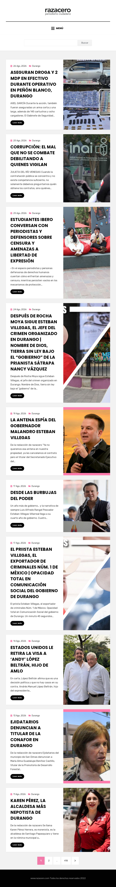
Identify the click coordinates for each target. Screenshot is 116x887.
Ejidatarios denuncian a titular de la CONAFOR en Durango (25, 734)
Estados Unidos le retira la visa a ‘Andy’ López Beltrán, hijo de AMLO (31, 659)
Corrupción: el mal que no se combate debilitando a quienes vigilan (33, 156)
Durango (36, 66)
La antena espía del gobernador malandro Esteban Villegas (33, 429)
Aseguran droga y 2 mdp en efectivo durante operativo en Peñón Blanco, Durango (34, 84)
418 (67, 860)
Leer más (17, 123)
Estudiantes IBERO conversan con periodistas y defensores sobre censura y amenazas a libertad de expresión (31, 240)
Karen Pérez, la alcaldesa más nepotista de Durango (28, 809)
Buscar (84, 43)
